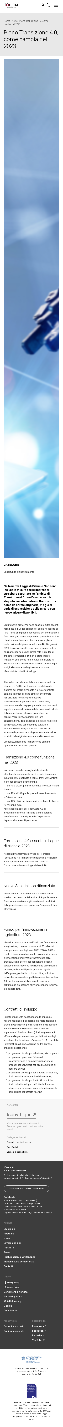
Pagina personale (14, 1331)
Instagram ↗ (39, 1326)
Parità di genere (13, 1296)
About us (9, 1233)
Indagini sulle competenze (19, 1261)
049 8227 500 (13, 1203)
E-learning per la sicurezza (19, 1142)
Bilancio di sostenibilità (17, 1152)
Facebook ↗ (39, 1330)
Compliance (10, 1310)
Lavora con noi (12, 1243)
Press (7, 1252)
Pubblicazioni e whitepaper (19, 1257)
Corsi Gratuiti (12, 1147)
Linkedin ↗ (38, 1335)
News (7, 1238)
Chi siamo (9, 1229)
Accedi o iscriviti (13, 1326)
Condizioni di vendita (16, 1291)
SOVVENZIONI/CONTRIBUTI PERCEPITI (26, 1188)
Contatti (8, 1266)
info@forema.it (33, 1203)
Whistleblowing (12, 1301)
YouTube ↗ (38, 1340)
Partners (9, 1247)
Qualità (8, 1305)
